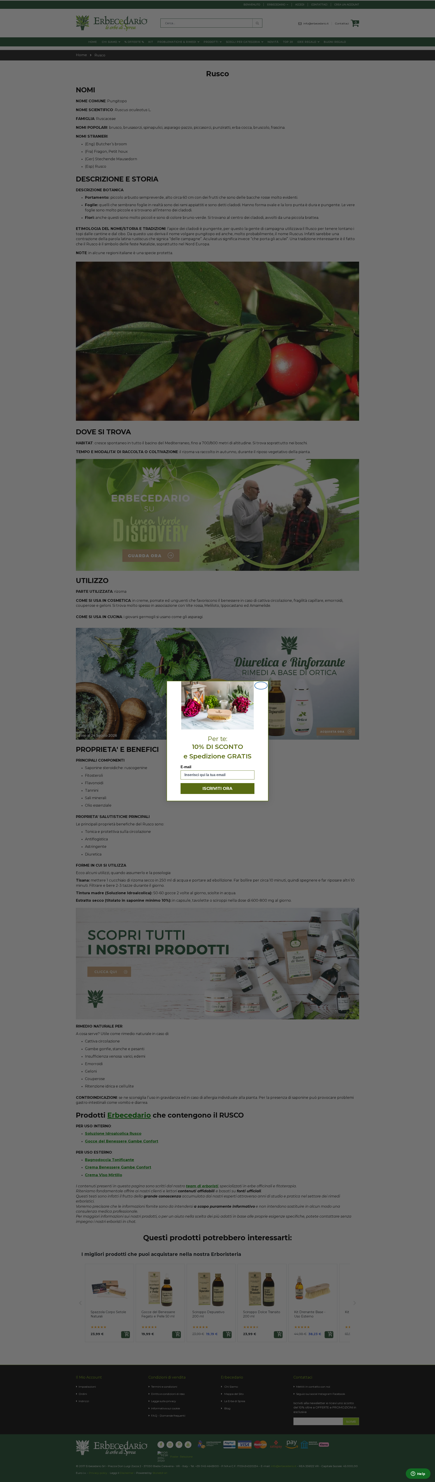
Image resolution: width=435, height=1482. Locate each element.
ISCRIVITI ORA (217, 788)
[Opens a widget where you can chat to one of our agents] (418, 1474)
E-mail (186, 767)
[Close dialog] (261, 685)
